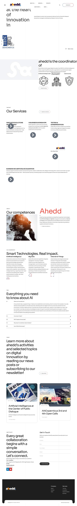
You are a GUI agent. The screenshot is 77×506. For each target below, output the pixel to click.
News (52, 491)
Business (64, 493)
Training (64, 488)
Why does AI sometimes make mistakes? (22, 322)
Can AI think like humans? (19, 326)
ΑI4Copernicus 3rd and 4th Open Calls (54, 412)
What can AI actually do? (19, 301)
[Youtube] (10, 469)
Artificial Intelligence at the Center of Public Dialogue (21, 408)
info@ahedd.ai (9, 467)
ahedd (9, 502)
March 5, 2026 (10, 400)
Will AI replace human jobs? (20, 319)
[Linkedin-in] (7, 469)
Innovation (65, 490)
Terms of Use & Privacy (65, 502)
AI (9, 419)
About (52, 488)
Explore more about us (46, 226)
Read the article (44, 88)
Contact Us (68, 5)
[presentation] (1, 41)
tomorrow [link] (50, 305)
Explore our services (45, 111)
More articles (44, 373)
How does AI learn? (18, 316)
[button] (68, 48)
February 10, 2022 (44, 405)
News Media (12, 419)
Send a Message (45, 463)
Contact (52, 490)
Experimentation (66, 491)
